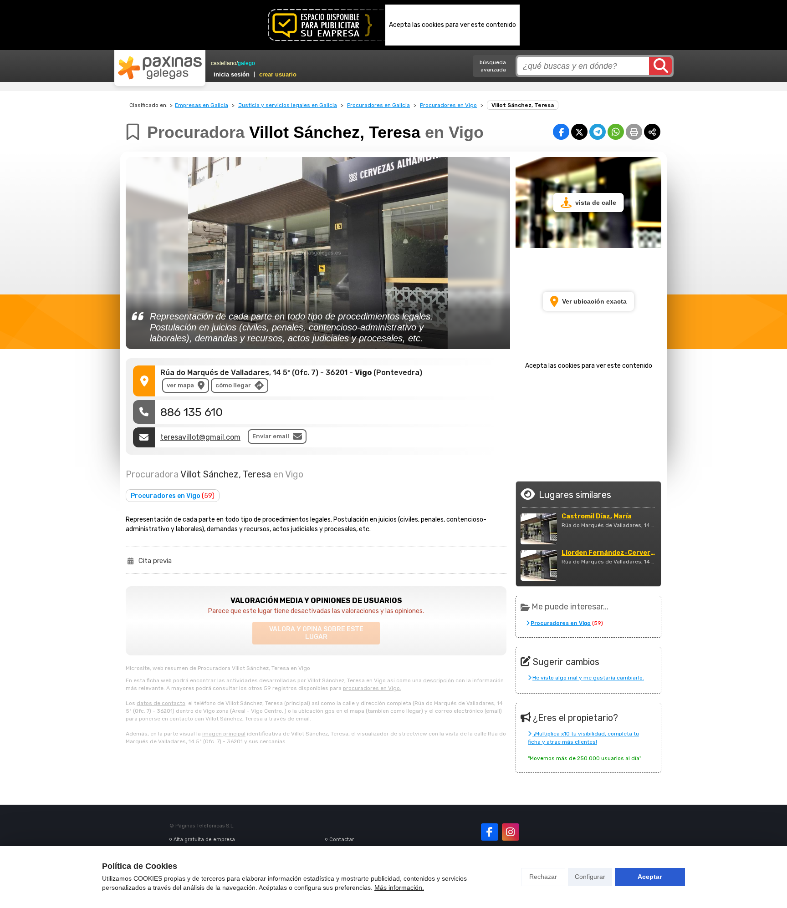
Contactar (341, 839)
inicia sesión (232, 74)
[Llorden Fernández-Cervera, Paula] (539, 565)
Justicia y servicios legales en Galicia (287, 105)
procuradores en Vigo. (372, 688)
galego (246, 63)
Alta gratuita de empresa (204, 839)
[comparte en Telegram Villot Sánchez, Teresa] (597, 132)
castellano (223, 63)
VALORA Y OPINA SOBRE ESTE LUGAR (316, 633)
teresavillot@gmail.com (200, 437)
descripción (438, 680)
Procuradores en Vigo (448, 105)
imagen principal (223, 733)
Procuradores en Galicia (378, 105)
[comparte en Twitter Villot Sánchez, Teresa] (579, 132)
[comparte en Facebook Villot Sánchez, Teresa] (561, 132)
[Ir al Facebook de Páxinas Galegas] (489, 832)
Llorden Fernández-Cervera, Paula (609, 553)
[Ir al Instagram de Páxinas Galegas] (510, 832)
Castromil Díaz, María (597, 516)
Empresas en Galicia (201, 105)
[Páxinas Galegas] (159, 68)
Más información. (399, 887)
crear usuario (277, 74)
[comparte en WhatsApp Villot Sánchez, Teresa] (616, 132)
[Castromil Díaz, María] (539, 528)
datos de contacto (161, 703)
